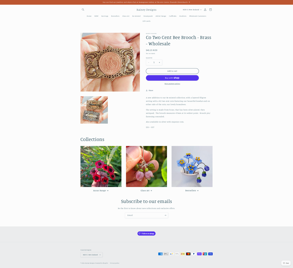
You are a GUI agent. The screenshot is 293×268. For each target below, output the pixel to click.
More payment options (172, 83)
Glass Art (145, 190)
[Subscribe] (165, 215)
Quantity (149, 58)
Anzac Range (99, 190)
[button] (83, 9)
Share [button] (151, 90)
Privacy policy (114, 263)
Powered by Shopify (101, 263)
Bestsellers (190, 190)
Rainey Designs (90, 263)
